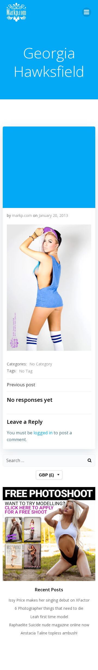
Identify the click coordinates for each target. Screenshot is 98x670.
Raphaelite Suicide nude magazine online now (49, 624)
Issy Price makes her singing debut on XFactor (49, 600)
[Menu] (86, 12)
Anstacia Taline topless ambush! (49, 633)
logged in (43, 433)
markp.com (22, 215)
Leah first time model (49, 616)
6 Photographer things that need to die (49, 608)
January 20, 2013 (53, 215)
